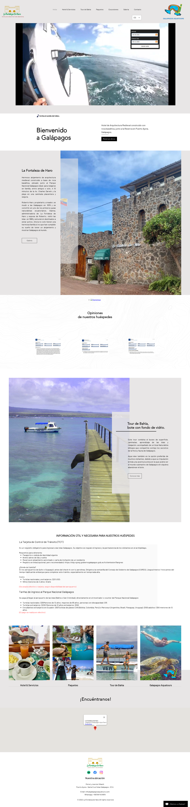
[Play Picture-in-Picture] (168, 102)
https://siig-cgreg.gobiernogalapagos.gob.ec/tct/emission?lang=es (94, 562)
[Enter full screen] (172, 102)
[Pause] (18, 102)
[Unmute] (22, 102)
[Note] (38, 115)
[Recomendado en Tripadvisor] (89, 772)
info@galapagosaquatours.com (98, 792)
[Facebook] (95, 772)
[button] (99, 9)
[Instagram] (101, 772)
